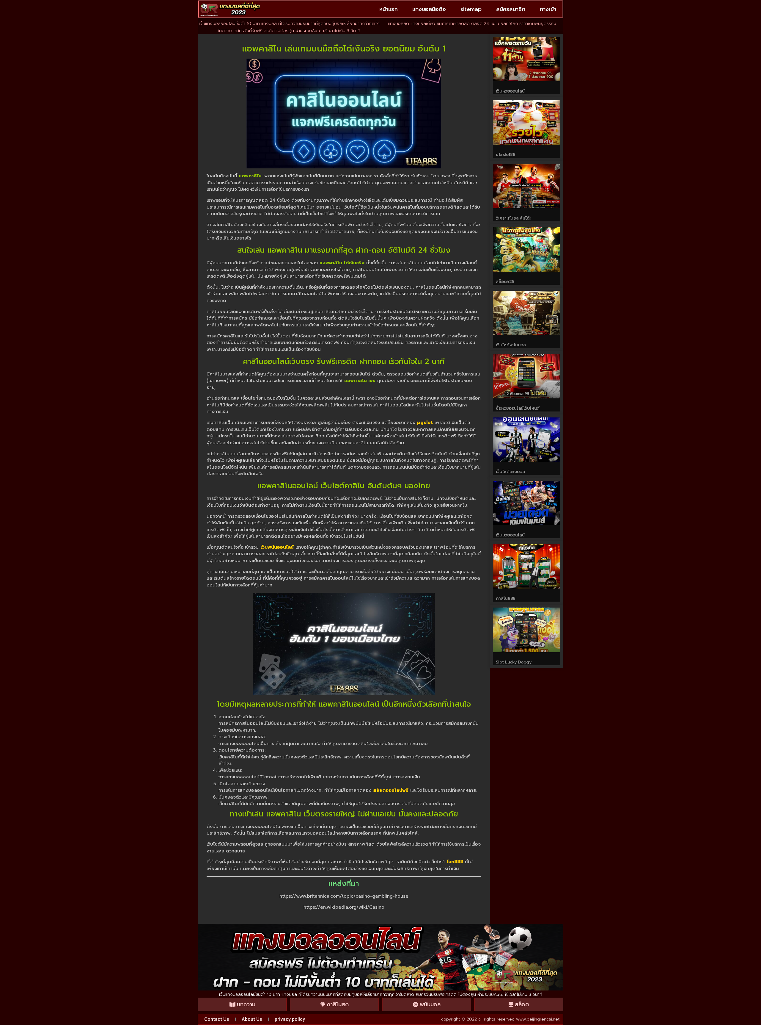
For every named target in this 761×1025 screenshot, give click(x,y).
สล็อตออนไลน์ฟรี (390, 790)
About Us (252, 1019)
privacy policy (290, 1019)
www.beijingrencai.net (538, 1019)
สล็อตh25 (505, 281)
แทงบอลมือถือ (429, 9)
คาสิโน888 (505, 598)
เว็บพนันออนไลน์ (277, 547)
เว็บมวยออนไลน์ (510, 535)
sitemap (471, 9)
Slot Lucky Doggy (513, 662)
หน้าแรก (388, 9)
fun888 (454, 861)
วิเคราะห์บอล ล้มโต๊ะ (513, 218)
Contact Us (216, 1019)
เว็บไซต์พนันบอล (511, 345)
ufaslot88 (505, 154)
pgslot (425, 422)
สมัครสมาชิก (510, 9)
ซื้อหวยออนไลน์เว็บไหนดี (518, 408)
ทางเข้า (548, 9)
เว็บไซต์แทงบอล (510, 472)
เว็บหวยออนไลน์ (510, 91)
